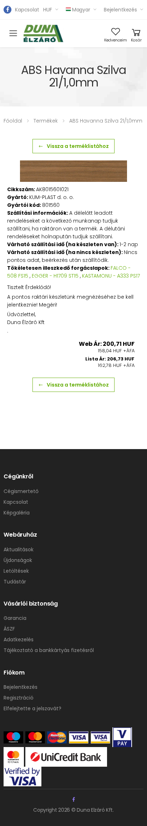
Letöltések (16, 570)
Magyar (81, 9)
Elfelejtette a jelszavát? (32, 708)
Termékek (46, 120)
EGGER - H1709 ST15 (55, 275)
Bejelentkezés (120, 9)
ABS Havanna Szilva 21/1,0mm (105, 120)
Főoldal (13, 120)
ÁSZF (9, 628)
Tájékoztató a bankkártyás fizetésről (49, 650)
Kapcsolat (27, 9)
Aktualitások (19, 549)
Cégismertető (21, 491)
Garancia (15, 618)
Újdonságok (18, 560)
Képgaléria (17, 512)
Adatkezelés (19, 639)
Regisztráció (19, 697)
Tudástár (15, 581)
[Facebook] (7, 10)
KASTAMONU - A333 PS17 (111, 275)
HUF (47, 9)
